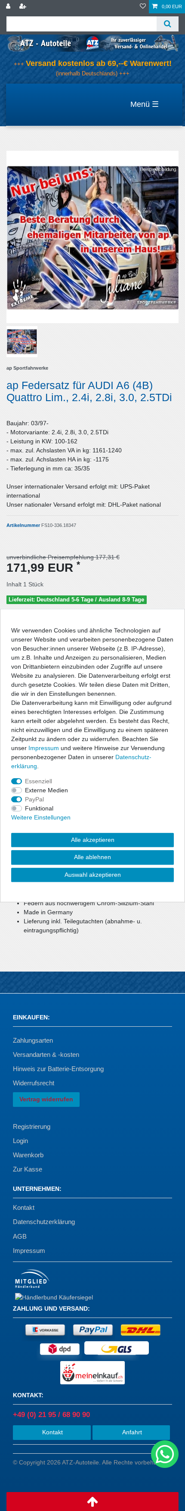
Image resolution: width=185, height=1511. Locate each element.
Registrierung (31, 1126)
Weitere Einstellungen (41, 817)
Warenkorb (28, 1155)
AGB (20, 1236)
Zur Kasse (27, 1169)
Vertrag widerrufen (46, 1099)
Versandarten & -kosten (46, 1054)
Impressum (29, 1250)
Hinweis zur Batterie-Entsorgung (58, 1068)
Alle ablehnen (92, 857)
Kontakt (23, 1207)
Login (20, 1140)
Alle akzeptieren (92, 839)
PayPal (34, 799)
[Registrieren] (23, 6)
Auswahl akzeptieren (93, 874)
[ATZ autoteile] (92, 42)
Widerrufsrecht (33, 1083)
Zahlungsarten (33, 1040)
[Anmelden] (9, 6)
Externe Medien (46, 790)
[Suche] (168, 23)
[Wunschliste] (143, 6)
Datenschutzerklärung (44, 1221)
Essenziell (38, 781)
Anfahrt (131, 1432)
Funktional (39, 808)
